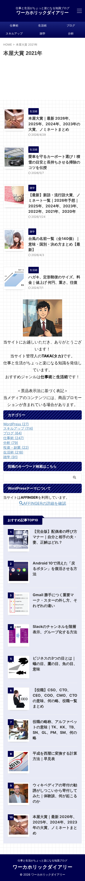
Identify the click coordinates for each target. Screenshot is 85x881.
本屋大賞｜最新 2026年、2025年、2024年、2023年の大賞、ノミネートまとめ (54, 124)
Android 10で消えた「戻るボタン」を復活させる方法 (55, 568)
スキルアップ (14, 33)
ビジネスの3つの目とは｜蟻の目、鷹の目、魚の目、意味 (55, 663)
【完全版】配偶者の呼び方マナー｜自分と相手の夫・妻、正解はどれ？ (55, 536)
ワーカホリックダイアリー (42, 12)
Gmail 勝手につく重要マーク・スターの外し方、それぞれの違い (55, 600)
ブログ (70, 25)
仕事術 (14, 25)
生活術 (42, 25)
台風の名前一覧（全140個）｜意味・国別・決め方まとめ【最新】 (54, 244)
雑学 (42, 33)
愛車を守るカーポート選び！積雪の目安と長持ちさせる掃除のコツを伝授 (54, 162)
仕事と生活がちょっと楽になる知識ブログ (42, 860)
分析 (71, 33)
